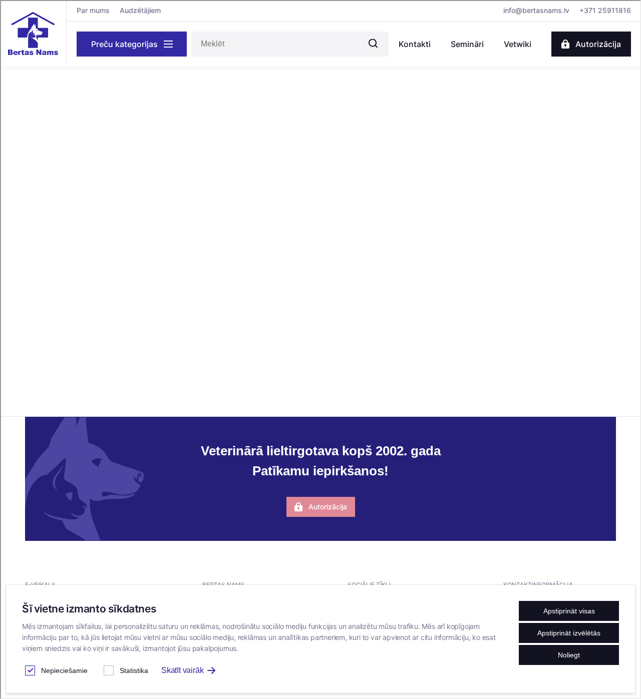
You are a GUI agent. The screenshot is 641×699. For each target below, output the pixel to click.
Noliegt (569, 655)
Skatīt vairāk (182, 670)
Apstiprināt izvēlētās (568, 633)
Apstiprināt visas (569, 611)
